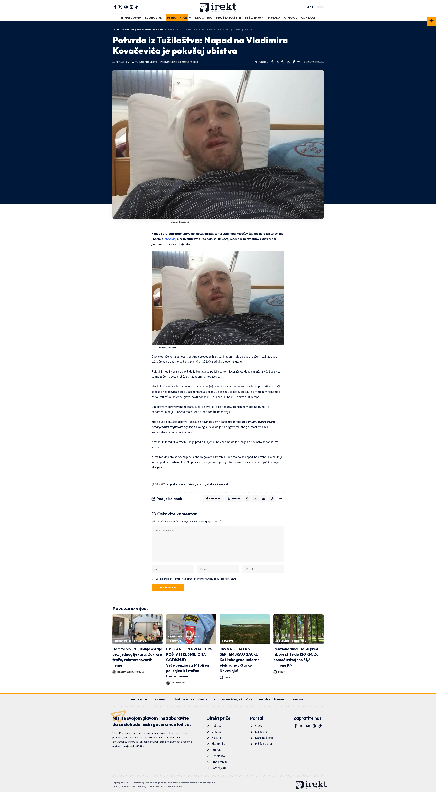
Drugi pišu (299, 641)
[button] (431, 21)
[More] (298, 62)
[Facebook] (115, 7)
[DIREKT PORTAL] (218, 7)
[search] (303, 7)
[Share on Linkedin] (288, 62)
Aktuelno (138, 62)
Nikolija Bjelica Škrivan (130, 672)
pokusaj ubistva (196, 484)
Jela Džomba (178, 683)
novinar (180, 484)
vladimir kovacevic (218, 484)
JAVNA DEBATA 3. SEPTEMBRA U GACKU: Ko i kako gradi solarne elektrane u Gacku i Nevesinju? (240, 659)
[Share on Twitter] (277, 62)
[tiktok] (136, 7)
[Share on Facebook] (272, 62)
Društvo (152, 62)
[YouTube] (126, 7)
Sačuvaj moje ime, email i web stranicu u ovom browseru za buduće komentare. (196, 578)
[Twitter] (120, 7)
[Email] (263, 498)
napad (171, 484)
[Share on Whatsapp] (282, 62)
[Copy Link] (293, 62)
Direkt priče (122, 641)
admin (125, 62)
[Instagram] (131, 7)
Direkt (228, 677)
